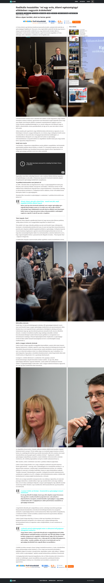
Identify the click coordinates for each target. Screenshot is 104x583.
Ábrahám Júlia (19, 13)
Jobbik (48, 13)
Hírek (76, 1)
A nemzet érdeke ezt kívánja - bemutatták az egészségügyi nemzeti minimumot (42, 492)
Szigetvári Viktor (73, 13)
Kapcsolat (60, 580)
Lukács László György (63, 13)
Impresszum (52, 580)
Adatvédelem (43, 580)
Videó (88, 1)
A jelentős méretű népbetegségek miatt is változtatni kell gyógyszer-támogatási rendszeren (42, 529)
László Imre (54, 13)
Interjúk (82, 1)
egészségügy (43, 13)
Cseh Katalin (35, 13)
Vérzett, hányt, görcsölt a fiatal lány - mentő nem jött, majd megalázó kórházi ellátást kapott (40, 202)
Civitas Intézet (27, 13)
